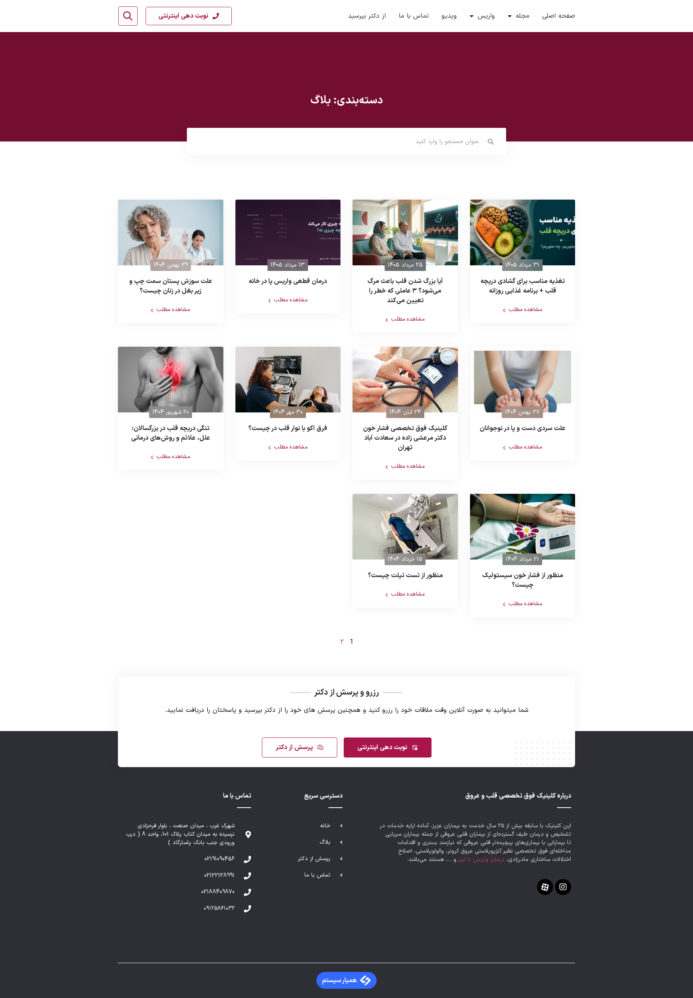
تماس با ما (414, 16)
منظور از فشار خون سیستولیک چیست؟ (522, 580)
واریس (486, 16)
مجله (522, 16)
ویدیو (449, 16)
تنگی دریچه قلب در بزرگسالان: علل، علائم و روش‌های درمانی (170, 433)
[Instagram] (563, 887)
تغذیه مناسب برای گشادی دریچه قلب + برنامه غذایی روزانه (522, 286)
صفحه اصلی (558, 16)
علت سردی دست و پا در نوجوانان (522, 428)
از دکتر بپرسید (367, 16)
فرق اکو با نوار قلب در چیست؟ (287, 428)
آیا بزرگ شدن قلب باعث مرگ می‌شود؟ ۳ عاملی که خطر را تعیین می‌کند (405, 291)
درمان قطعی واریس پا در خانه (288, 281)
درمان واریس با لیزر (481, 859)
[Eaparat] (545, 887)
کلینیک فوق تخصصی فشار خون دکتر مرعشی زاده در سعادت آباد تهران (405, 438)
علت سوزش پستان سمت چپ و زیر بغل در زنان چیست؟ (170, 286)
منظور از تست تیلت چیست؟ (405, 575)
